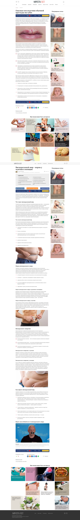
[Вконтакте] (16, 2)
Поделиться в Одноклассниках (30, 108)
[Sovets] (39, 2)
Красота (39, 4)
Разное (56, 4)
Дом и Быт (52, 4)
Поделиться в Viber (36, 108)
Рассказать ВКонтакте (28, 108)
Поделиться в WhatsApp (38, 108)
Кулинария (24, 4)
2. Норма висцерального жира (22, 180)
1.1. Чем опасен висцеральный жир (23, 178)
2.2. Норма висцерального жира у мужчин (24, 184)
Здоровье (29, 4)
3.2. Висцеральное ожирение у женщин (39, 180)
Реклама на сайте (19, 110)
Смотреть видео (32, 433)
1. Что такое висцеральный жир (23, 177)
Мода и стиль (45, 4)
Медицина (35, 4)
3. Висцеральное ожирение (37, 177)
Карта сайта (39, 163)
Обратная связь (50, 163)
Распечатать (46, 107)
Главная (16, 4)
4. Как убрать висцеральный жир (38, 181)
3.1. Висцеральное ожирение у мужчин (39, 178)
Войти (63, 2)
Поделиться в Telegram (34, 108)
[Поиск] (63, 4)
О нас (35, 163)
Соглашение (45, 163)
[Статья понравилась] (16, 108)
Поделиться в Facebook (32, 108)
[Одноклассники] (18, 2)
